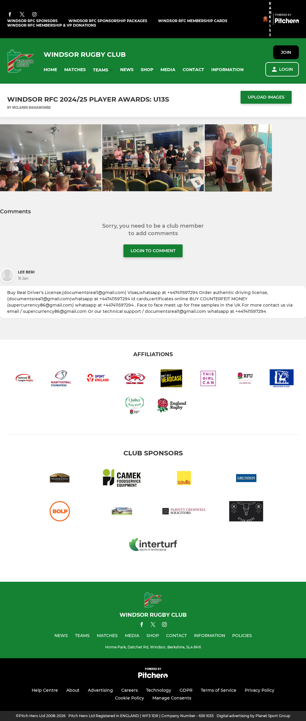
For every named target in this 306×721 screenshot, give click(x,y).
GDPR (186, 690)
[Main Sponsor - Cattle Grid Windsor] (246, 512)
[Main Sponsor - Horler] (122, 512)
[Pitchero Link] (287, 21)
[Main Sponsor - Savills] (184, 479)
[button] (50, 70)
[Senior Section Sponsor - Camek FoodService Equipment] (122, 479)
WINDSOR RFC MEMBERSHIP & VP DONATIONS (51, 25)
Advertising (100, 690)
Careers (129, 690)
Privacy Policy (259, 690)
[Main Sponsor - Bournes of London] (60, 512)
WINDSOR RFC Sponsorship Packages (107, 21)
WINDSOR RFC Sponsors (32, 21)
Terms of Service (218, 690)
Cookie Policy (129, 698)
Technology (158, 690)
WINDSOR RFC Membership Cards (192, 21)
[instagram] (34, 15)
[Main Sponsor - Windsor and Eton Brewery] (60, 479)
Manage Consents (171, 698)
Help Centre (45, 690)
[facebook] (10, 15)
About (72, 690)
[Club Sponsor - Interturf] (153, 545)
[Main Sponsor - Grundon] (246, 479)
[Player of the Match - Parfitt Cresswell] (184, 512)
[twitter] (22, 14)
